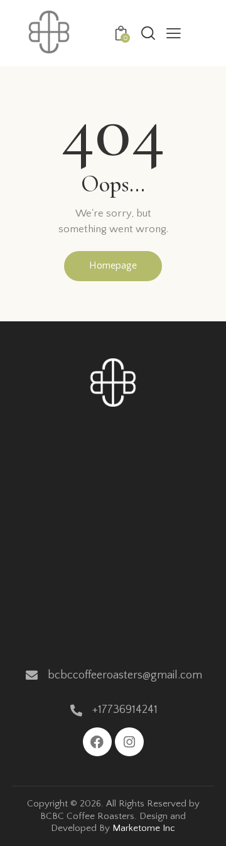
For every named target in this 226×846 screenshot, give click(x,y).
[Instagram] (129, 741)
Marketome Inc (143, 828)
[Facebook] (97, 741)
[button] (173, 33)
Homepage (113, 265)
